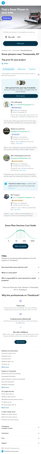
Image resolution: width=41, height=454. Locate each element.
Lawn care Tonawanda (8, 381)
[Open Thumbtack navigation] (4, 3)
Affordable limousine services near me (12, 399)
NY (10, 50)
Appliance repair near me (8, 396)
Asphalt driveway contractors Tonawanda (13, 379)
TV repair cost (5, 364)
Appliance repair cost (8, 361)
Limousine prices (6, 358)
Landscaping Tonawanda (8, 376)
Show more (5, 367)
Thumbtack (5, 50)
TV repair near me (6, 402)
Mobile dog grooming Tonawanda (11, 373)
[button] (14, 105)
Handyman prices (6, 356)
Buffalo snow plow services (9, 414)
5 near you (7, 18)
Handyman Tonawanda (8, 384)
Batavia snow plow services (9, 417)
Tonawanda (16, 50)
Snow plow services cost (9, 353)
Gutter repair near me (8, 394)
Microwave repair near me (9, 404)
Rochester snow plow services (10, 419)
